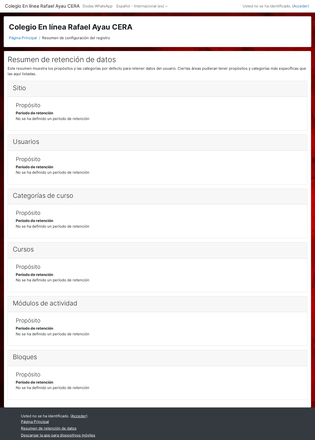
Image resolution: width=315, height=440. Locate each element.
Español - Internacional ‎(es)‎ (140, 6)
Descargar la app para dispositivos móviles (58, 435)
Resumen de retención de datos (49, 428)
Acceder (300, 6)
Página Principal (23, 37)
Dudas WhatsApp (97, 6)
